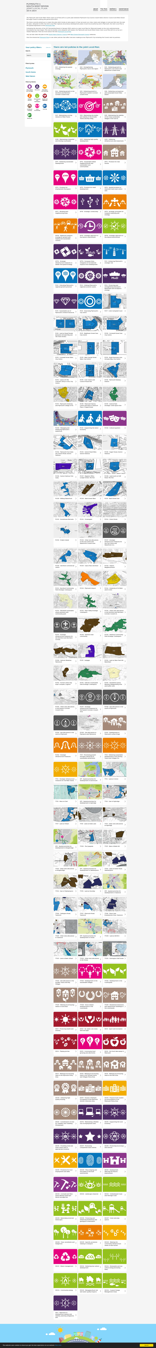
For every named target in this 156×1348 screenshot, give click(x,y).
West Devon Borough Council (79, 34)
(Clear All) (48, 47)
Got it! (146, 1345)
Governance (123, 9)
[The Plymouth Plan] (37, 7)
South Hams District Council (58, 34)
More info (58, 1345)
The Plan (103, 9)
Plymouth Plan (50, 25)
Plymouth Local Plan (64, 31)
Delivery (113, 9)
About (95, 9)
